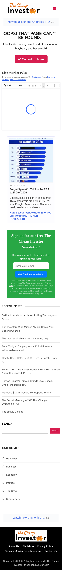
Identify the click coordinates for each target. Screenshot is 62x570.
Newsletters (13, 499)
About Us (14, 546)
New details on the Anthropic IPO (31, 21)
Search (7, 424)
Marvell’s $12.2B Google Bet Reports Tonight (27, 392)
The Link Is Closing (12, 411)
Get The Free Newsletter (31, 274)
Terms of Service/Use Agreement (23, 551)
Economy (11, 474)
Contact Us (51, 551)
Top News (11, 490)
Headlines (11, 458)
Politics (10, 482)
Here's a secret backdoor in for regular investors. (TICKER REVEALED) (31, 215)
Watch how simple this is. (31, 517)
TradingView (36, 77)
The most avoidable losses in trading (25, 338)
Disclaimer (28, 546)
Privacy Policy (45, 546)
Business (11, 466)
